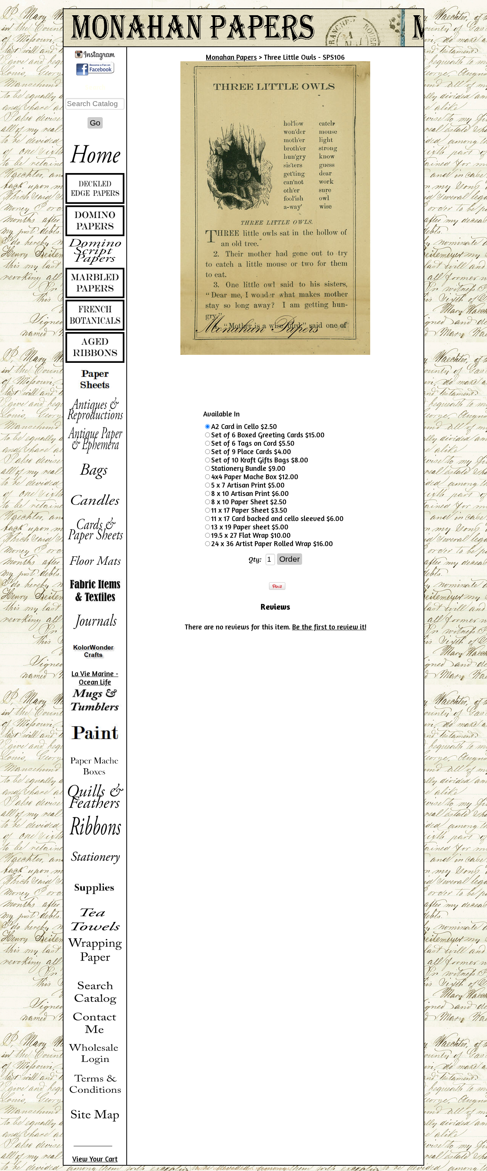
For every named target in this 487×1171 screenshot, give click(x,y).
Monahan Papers (231, 57)
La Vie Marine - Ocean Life (95, 677)
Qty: (255, 559)
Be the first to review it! (329, 627)
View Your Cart (95, 1159)
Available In (221, 414)
